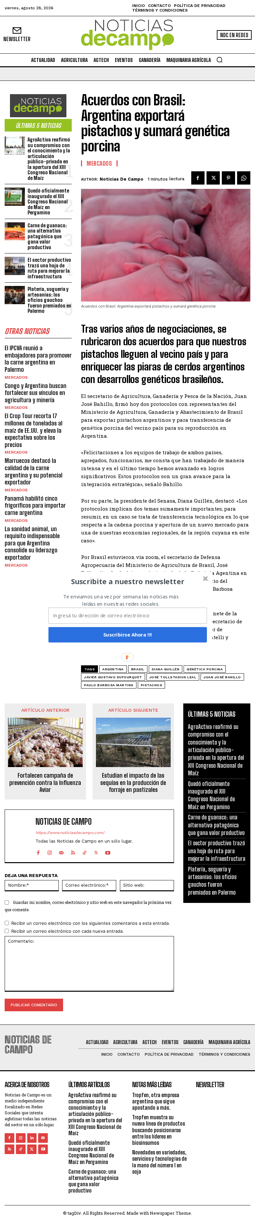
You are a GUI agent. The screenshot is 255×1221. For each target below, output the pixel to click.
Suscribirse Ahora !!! (127, 634)
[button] (127, 581)
